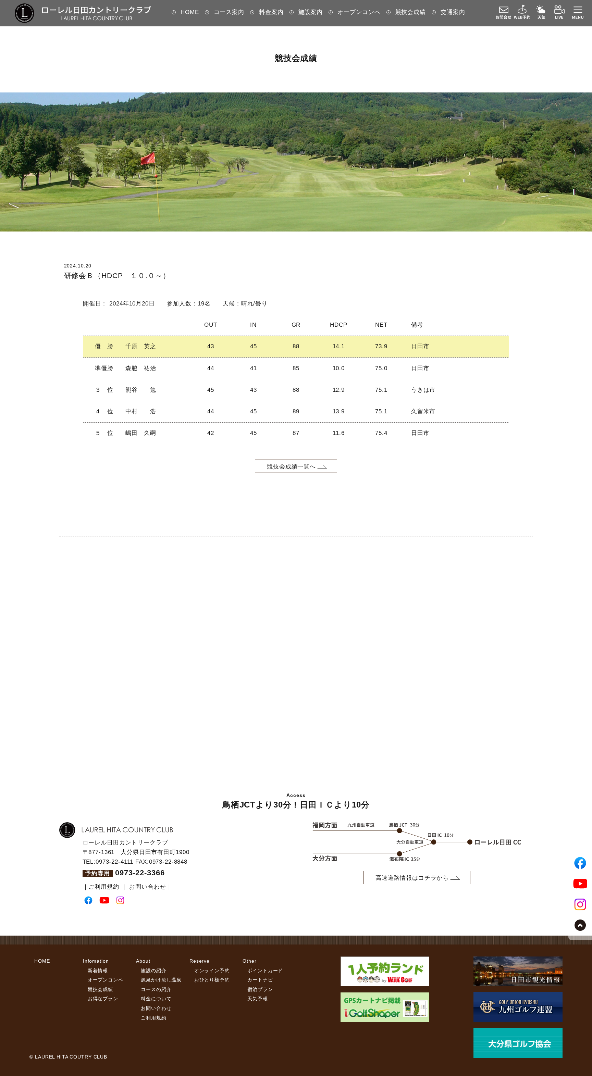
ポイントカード (265, 970)
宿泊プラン (260, 989)
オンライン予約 (212, 970)
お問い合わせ (147, 886)
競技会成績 (100, 989)
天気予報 (257, 998)
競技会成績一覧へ (291, 466)
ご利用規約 (103, 886)
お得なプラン (103, 998)
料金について (156, 998)
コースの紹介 (156, 989)
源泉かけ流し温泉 (161, 980)
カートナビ (260, 980)
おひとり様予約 (212, 980)
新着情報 (98, 970)
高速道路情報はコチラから (412, 877)
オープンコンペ (105, 980)
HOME (42, 961)
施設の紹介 (153, 970)
